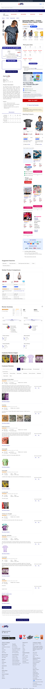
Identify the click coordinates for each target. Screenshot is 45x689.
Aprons (3, 676)
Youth (23, 648)
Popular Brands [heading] (25, 652)
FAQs (34, 656)
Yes (35, 388)
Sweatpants (4, 662)
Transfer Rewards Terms (37, 679)
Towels (3, 675)
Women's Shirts (5, 656)
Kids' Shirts (4, 657)
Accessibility (35, 678)
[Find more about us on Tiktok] (7, 632)
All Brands (24, 661)
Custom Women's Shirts (16, 663)
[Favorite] (19, 20)
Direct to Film (5, 373)
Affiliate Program (36, 669)
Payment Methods (36, 662)
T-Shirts (3, 645)
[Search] (42, 7)
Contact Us (35, 653)
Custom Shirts (14, 656)
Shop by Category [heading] (6, 642)
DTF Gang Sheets (15, 652)
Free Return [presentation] (32, 14)
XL (40, 46)
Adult (23, 644)
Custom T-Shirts (15, 657)
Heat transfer (19, 373)
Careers (34, 666)
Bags (3, 668)
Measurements (11, 112)
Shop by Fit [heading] (25, 642)
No (38, 388)
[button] (1, 4)
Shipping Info (35, 659)
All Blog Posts (35, 672)
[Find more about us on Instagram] (5, 632)
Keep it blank (5, 375)
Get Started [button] (28, 182)
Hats (3, 667)
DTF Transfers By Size (37, 222)
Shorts (3, 663)
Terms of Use (31, 688)
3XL (30, 54)
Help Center (35, 652)
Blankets (3, 678)
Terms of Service (36, 676)
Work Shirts (4, 652)
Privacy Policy (35, 675)
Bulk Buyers (11, 60)
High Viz (3, 672)
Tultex (36, 68)
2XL (25, 54)
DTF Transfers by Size (16, 648)
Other (11, 375)
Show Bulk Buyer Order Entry (22, 619)
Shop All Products (25, 662)
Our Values (35, 668)
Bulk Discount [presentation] (14, 14)
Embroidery (25, 373)
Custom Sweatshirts (15, 660)
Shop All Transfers (36, 219)
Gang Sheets (37, 227)
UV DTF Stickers (15, 651)
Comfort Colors (25, 657)
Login (40, 4)
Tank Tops (4, 649)
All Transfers (14, 645)
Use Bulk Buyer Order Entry (11, 71)
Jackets (3, 651)
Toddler (23, 649)
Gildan (23, 654)
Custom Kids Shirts (15, 661)
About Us (34, 665)
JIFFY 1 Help (35, 655)
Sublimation (39, 373)
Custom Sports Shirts (16, 664)
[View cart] (43, 4)
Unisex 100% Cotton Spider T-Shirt (19, 290)
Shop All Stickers (36, 231)
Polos (3, 648)
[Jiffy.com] (21, 4)
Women (23, 645)
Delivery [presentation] (41, 14)
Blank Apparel (4, 644)
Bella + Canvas (25, 655)
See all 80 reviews (6, 607)
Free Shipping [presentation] (23, 14)
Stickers (36, 224)
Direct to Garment (32, 373)
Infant (23, 651)
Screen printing (12, 373)
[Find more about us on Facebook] (2, 632)
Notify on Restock (33, 63)
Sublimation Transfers (16, 649)
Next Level (24, 658)
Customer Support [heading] (37, 642)
